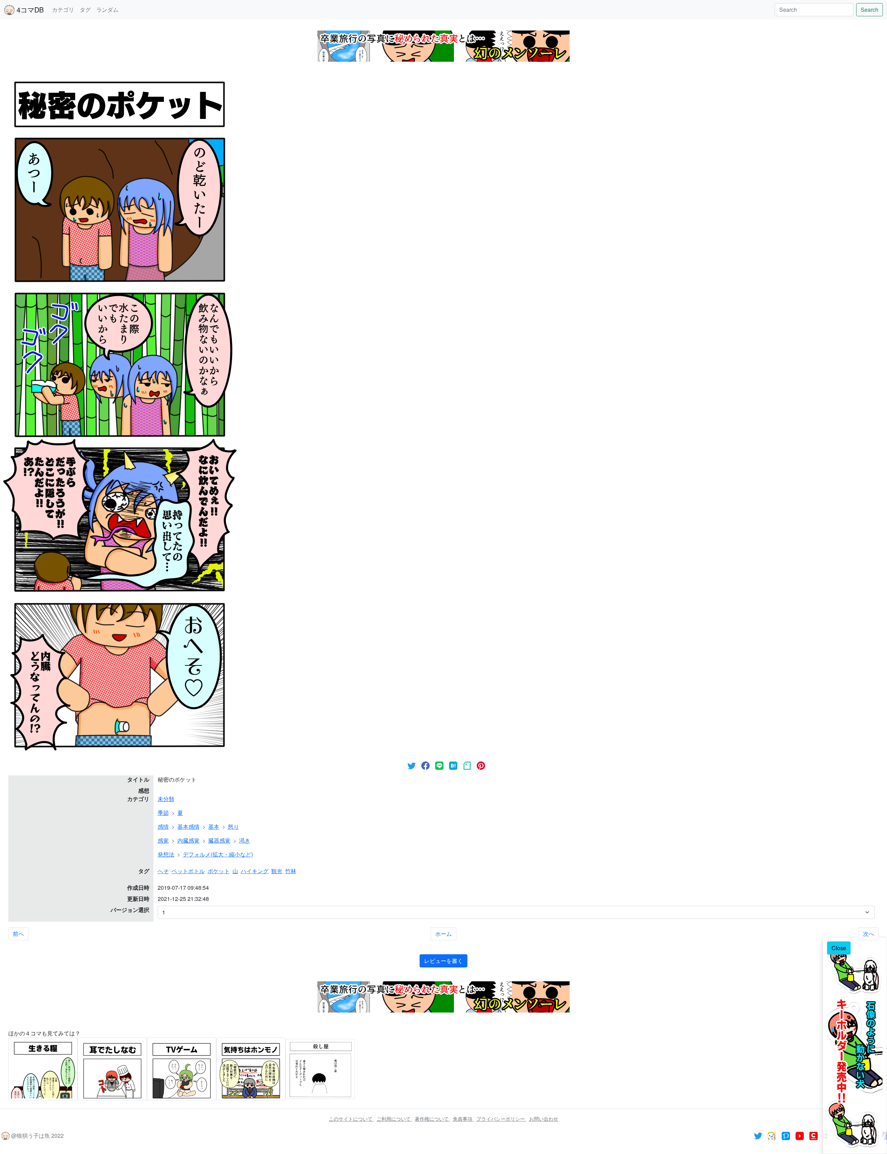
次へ (868, 934)
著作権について (432, 1118)
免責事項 (463, 1118)
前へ (18, 934)
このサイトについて (351, 1118)
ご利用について (394, 1118)
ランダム (107, 10)
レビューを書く (443, 961)
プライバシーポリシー (501, 1118)
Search (869, 10)
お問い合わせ (543, 1118)
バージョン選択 (130, 910)
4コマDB (29, 10)
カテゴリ (63, 10)
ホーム (443, 934)
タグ (85, 10)
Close (839, 948)
